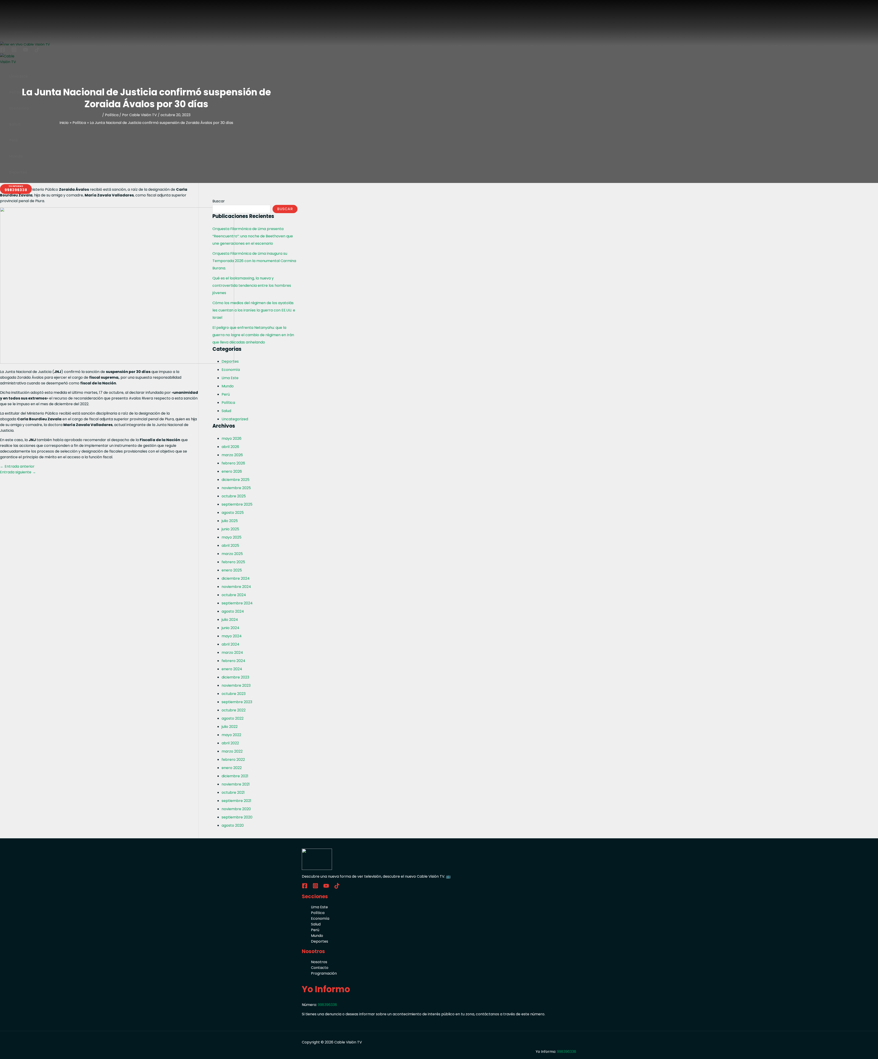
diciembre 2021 (235, 776)
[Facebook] (305, 887)
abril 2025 (230, 545)
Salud (226, 410)
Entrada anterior (17, 466)
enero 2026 (232, 471)
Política (111, 115)
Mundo (228, 386)
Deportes (230, 361)
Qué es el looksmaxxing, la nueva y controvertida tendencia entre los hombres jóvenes (251, 285)
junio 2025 (230, 529)
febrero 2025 (233, 562)
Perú (226, 394)
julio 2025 (230, 520)
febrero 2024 (233, 660)
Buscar (218, 201)
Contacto (319, 967)
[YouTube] (326, 887)
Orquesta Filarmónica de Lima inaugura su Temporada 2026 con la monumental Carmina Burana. (254, 261)
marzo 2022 (232, 751)
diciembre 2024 (236, 578)
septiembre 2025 (237, 504)
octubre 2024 (234, 595)
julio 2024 (230, 619)
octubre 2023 (234, 693)
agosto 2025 (233, 512)
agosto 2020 (233, 825)
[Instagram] (315, 887)
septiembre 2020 (237, 817)
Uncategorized (235, 419)
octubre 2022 (234, 710)
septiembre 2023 (237, 702)
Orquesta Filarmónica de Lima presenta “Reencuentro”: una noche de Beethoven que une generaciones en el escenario (252, 236)
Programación (324, 973)
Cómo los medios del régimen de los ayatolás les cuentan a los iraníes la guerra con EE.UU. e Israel (253, 310)
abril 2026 (230, 446)
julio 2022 (230, 726)
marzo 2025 (232, 553)
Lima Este (230, 378)
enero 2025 (232, 570)
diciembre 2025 (235, 479)
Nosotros (319, 962)
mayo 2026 (231, 438)
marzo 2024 (232, 652)
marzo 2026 (232, 455)
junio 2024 (230, 627)
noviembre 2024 (236, 586)
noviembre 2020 (236, 809)
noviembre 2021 (236, 784)
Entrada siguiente (18, 472)
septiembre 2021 (236, 800)
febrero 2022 (233, 759)
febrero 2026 (233, 463)
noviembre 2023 (236, 685)
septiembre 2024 (237, 603)
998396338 (327, 1004)
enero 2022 (232, 767)
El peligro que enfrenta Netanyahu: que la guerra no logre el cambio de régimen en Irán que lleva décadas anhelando (253, 335)
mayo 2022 (231, 734)
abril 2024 (230, 644)
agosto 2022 (233, 718)
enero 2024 (232, 669)
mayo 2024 (232, 636)
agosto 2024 (233, 611)
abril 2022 (230, 743)
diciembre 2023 (235, 677)
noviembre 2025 (236, 488)
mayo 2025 (231, 537)
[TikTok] (337, 887)
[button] (16, 189)
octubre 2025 (234, 496)
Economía (231, 369)
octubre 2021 (233, 792)
